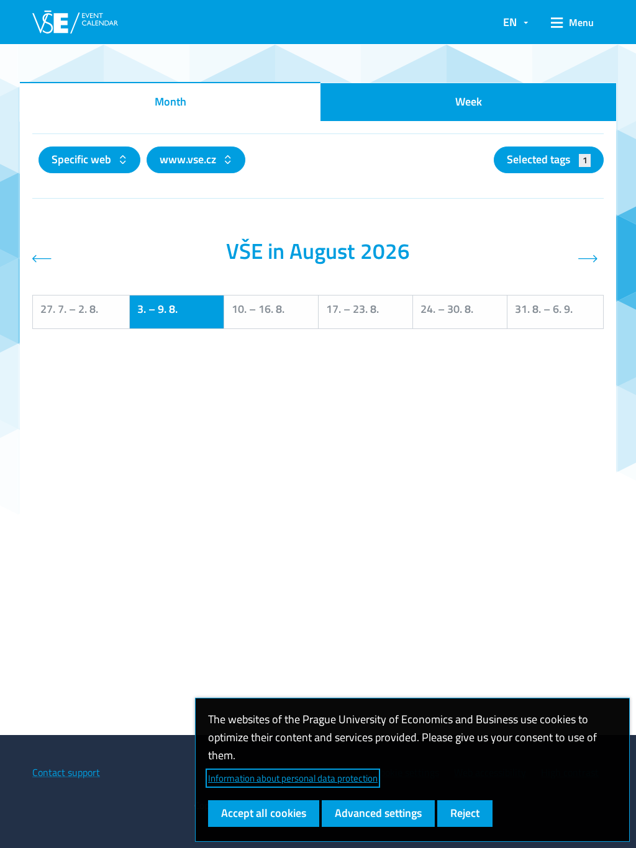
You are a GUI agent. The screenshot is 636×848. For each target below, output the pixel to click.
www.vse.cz (189, 159)
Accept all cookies (263, 813)
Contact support (66, 772)
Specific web (83, 159)
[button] (572, 22)
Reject (464, 813)
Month (170, 101)
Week (468, 101)
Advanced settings (378, 813)
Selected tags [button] (547, 159)
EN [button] (510, 22)
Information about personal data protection (293, 778)
